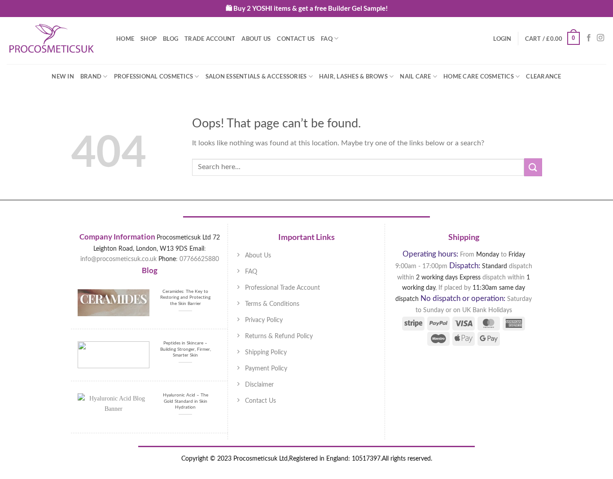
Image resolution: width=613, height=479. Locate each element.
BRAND (90, 76)
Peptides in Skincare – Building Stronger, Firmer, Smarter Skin (185, 349)
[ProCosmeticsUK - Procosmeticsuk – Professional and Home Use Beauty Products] (51, 38)
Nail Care (415, 76)
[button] (502, 38)
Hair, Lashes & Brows (353, 76)
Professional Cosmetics (153, 76)
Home (125, 38)
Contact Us (296, 38)
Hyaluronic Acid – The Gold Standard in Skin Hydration (185, 401)
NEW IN (63, 76)
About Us (256, 38)
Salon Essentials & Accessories (256, 76)
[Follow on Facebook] (588, 38)
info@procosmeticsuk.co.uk (118, 259)
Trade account (209, 38)
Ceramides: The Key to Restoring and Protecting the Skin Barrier (185, 297)
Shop (148, 38)
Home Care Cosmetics (478, 76)
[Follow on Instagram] (600, 38)
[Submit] (533, 167)
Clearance (543, 76)
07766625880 (199, 259)
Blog (170, 38)
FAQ (327, 38)
